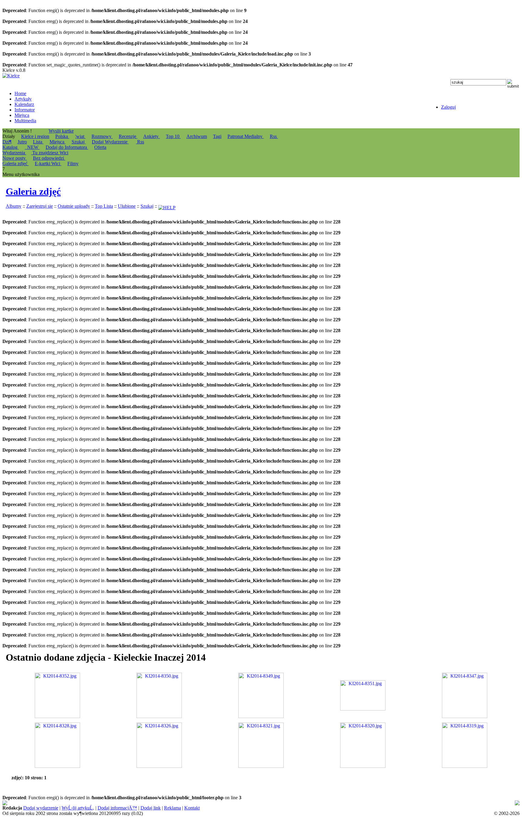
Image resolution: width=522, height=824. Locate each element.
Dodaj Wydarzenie (110, 141)
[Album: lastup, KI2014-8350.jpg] (159, 716)
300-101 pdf (19, 808)
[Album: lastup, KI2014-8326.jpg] (159, 766)
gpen (374, 803)
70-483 (199, 803)
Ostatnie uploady (74, 206)
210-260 (86, 808)
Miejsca (58, 141)
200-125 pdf (162, 803)
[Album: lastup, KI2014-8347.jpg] (464, 716)
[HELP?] (167, 206)
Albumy (13, 206)
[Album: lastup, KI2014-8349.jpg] (261, 716)
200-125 (184, 803)
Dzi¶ (6, 141)
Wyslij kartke (61, 130)
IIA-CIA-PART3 (326, 803)
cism (282, 803)
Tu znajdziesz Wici (49, 152)
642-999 (244, 803)
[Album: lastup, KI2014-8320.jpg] (362, 766)
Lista (38, 141)
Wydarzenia (14, 152)
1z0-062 (39, 808)
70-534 (497, 803)
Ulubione (127, 206)
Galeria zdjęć (33, 191)
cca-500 (355, 803)
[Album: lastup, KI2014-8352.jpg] (57, 716)
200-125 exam (221, 803)
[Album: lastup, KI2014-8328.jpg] (57, 766)
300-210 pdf (265, 803)
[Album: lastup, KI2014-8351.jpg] (362, 708)
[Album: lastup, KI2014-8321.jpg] (261, 766)
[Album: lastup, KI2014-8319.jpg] (464, 766)
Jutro (22, 141)
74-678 (9, 803)
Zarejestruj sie (39, 206)
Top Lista (104, 206)
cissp (514, 803)
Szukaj (79, 141)
